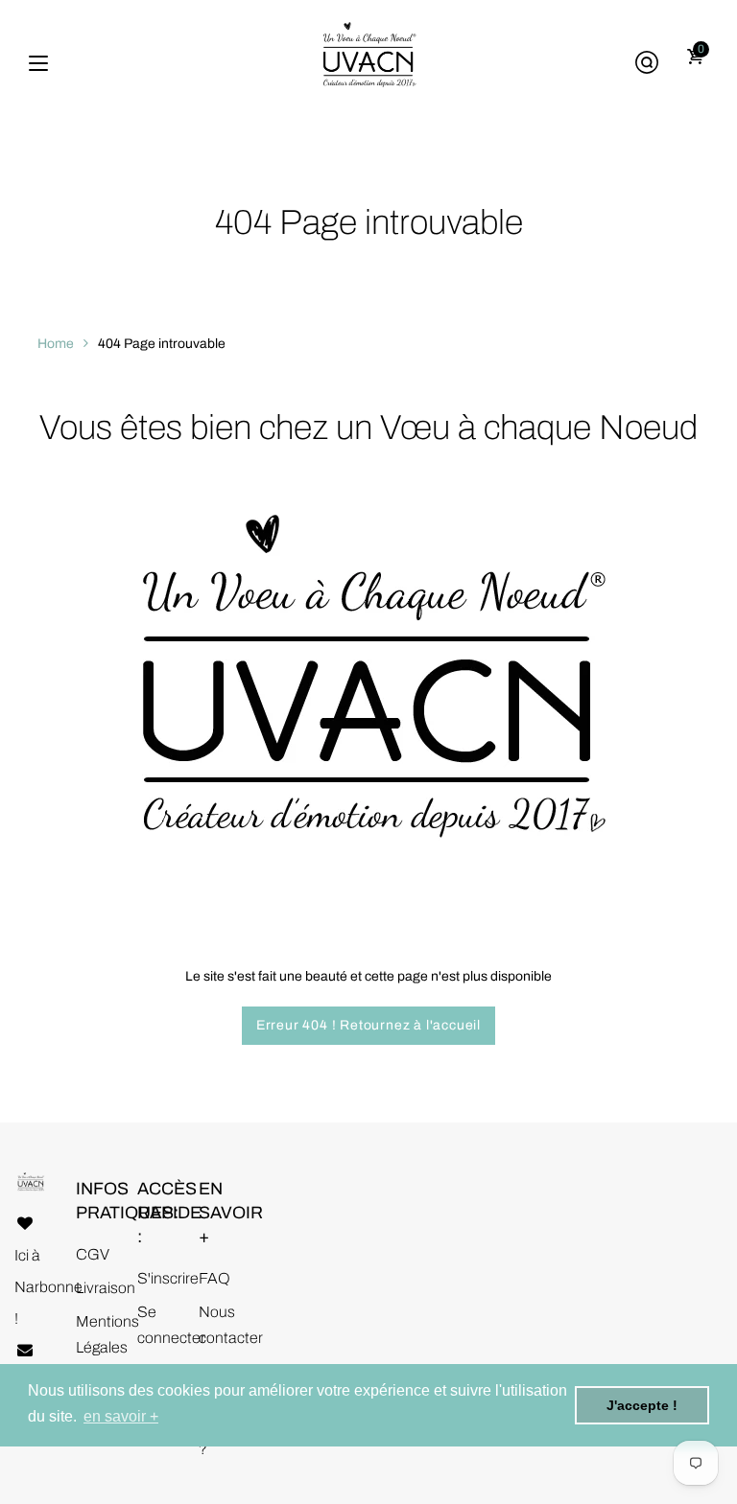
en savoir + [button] (120, 1416)
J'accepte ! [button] (642, 1405)
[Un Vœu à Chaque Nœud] (368, 63)
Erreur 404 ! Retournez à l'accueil (368, 1025)
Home (55, 343)
